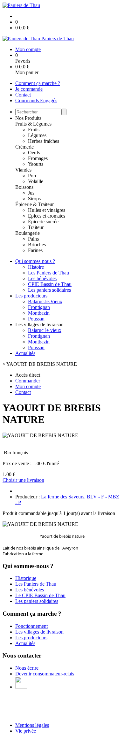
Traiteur (36, 227)
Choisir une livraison (23, 480)
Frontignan (39, 307)
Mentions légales (32, 725)
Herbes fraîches (43, 141)
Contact (23, 94)
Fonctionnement (31, 626)
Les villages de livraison (39, 632)
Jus (31, 193)
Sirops (34, 198)
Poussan (36, 318)
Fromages (38, 158)
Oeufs (34, 152)
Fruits (33, 129)
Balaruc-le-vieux (44, 330)
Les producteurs (31, 295)
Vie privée (25, 731)
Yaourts (35, 164)
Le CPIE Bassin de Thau (40, 595)
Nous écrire (26, 668)
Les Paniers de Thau (48, 272)
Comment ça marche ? (37, 83)
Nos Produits (28, 118)
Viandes (23, 170)
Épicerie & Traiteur (34, 204)
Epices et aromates (46, 216)
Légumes (37, 135)
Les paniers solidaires (49, 290)
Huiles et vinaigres (46, 210)
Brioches (37, 244)
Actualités (25, 353)
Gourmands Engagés (36, 100)
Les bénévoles (42, 278)
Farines (35, 250)
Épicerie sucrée (43, 221)
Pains (33, 239)
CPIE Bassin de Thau (50, 284)
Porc (32, 175)
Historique (25, 578)
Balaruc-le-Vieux (45, 301)
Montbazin (39, 313)
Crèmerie (24, 147)
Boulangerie (27, 233)
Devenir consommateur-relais (44, 673)
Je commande (29, 89)
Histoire (36, 267)
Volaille (35, 181)
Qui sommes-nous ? (35, 261)
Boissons (24, 187)
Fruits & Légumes (33, 124)
